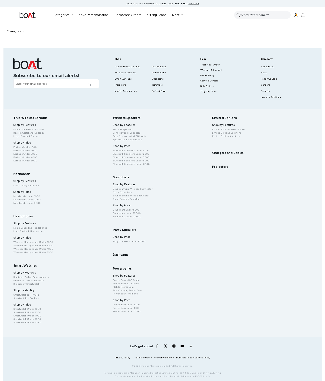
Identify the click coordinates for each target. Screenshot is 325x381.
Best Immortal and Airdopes (29, 133)
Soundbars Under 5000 (126, 210)
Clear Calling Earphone (26, 185)
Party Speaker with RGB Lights (129, 136)
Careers (265, 85)
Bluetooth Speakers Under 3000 (131, 157)
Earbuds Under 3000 (25, 154)
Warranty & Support (211, 70)
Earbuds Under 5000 (25, 161)
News (264, 72)
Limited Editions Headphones (228, 129)
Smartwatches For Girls (26, 295)
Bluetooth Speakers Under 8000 (131, 164)
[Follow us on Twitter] (165, 346)
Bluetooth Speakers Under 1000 (131, 150)
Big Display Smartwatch (26, 284)
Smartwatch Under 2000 (27, 309)
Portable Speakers (123, 129)
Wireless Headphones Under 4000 (33, 249)
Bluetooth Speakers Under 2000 (131, 154)
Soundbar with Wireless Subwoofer (133, 189)
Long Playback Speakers (126, 133)
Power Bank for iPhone (125, 294)
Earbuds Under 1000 (25, 147)
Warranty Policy (163, 358)
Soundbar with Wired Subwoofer (131, 196)
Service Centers (209, 81)
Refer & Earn (159, 91)
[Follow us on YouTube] (182, 347)
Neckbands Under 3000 (27, 203)
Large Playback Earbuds (26, 136)
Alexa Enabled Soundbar (126, 199)
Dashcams (158, 79)
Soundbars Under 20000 (127, 216)
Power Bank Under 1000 (126, 304)
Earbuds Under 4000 (25, 157)
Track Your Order (210, 65)
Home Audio (159, 72)
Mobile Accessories (126, 91)
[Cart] (303, 15)
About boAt (267, 66)
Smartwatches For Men (26, 298)
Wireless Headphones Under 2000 (33, 245)
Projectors (120, 85)
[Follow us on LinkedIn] (191, 346)
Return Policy (207, 75)
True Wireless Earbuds (127, 66)
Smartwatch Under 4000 (27, 316)
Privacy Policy (122, 358)
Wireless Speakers (125, 72)
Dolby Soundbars (122, 192)
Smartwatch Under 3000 (27, 312)
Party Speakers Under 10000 (129, 241)
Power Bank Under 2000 (126, 311)
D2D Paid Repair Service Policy (193, 358)
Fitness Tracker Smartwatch (28, 280)
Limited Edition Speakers (226, 136)
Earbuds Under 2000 (25, 150)
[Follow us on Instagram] (174, 346)
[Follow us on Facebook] (157, 346)
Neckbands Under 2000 (27, 199)
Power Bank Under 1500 (126, 308)
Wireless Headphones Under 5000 (33, 252)
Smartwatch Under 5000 (27, 319)
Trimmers (157, 85)
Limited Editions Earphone (226, 133)
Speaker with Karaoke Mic (127, 139)
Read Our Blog (269, 79)
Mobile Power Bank (123, 287)
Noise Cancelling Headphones (30, 228)
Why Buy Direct (208, 91)
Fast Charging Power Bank (127, 290)
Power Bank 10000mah (126, 280)
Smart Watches (123, 79)
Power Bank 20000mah (126, 283)
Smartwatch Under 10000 (27, 322)
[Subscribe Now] (91, 84)
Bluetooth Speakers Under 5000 (131, 161)
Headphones (159, 66)
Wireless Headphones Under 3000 (33, 242)
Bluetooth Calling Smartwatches (31, 277)
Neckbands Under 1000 (26, 196)
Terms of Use (142, 358)
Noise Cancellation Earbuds (28, 129)
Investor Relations (271, 97)
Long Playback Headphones (29, 231)
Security (265, 91)
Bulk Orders (207, 86)
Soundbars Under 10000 (127, 213)
